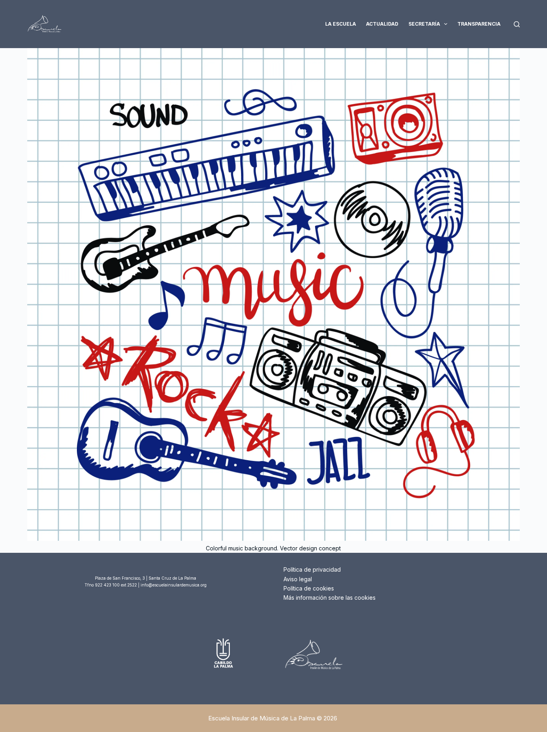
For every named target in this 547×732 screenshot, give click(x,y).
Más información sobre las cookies (330, 597)
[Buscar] (517, 24)
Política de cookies (309, 588)
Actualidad (382, 24)
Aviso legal (298, 579)
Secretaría (424, 24)
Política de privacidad (312, 569)
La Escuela (340, 24)
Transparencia (479, 24)
